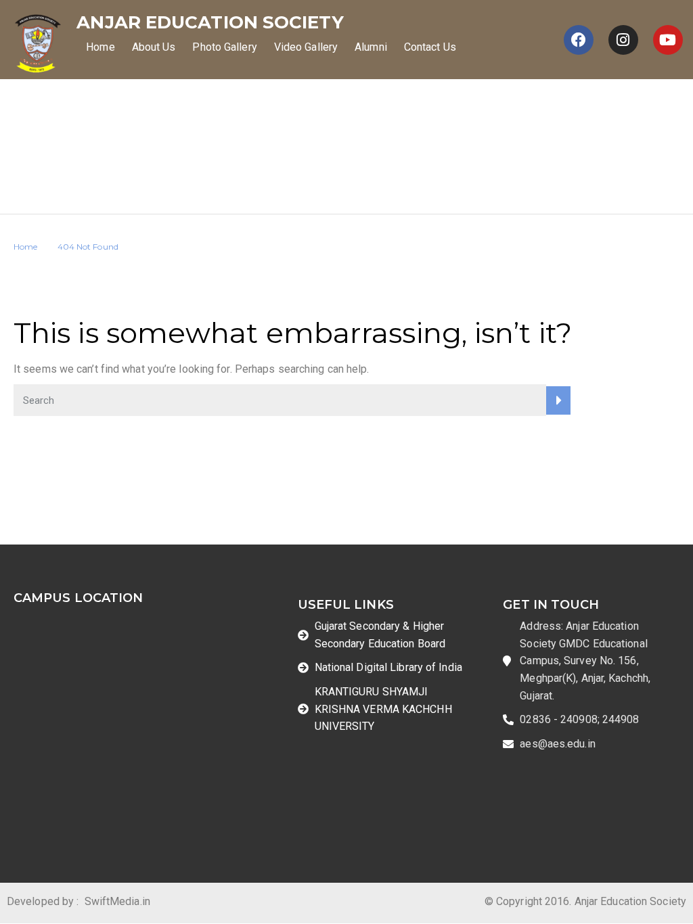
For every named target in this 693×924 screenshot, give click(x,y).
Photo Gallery (224, 47)
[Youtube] (668, 40)
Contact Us (430, 47)
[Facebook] (579, 40)
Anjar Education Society (209, 22)
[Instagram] (623, 40)
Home (100, 47)
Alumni (371, 47)
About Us (154, 47)
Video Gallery (306, 47)
